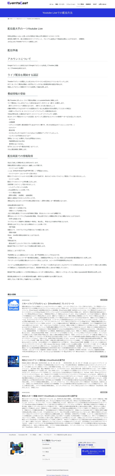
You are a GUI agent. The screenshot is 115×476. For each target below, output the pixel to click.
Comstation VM (23, 434)
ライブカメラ (47, 434)
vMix (40, 434)
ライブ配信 (33, 434)
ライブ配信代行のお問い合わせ (63, 434)
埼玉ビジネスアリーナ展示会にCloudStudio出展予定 (43, 360)
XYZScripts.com (65, 475)
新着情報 (104, 356)
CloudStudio (12, 434)
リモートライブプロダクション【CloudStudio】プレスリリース (48, 304)
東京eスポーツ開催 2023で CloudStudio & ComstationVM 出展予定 (49, 396)
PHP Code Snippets (50, 475)
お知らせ (104, 300)
